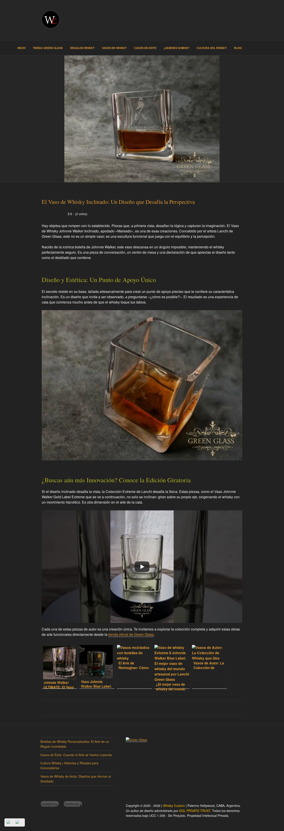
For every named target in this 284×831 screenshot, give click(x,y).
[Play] (142, 566)
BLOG (238, 48)
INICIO (22, 48)
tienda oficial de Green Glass (131, 634)
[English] (19, 822)
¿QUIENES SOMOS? (176, 48)
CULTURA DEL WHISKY (212, 48)
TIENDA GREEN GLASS (48, 48)
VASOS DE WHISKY (114, 48)
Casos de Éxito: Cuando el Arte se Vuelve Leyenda (76, 755)
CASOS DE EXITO (145, 48)
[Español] (10, 822)
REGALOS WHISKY (82, 48)
